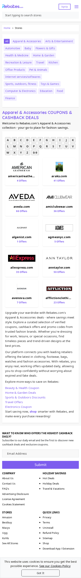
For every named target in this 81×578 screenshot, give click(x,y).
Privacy (47, 517)
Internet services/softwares (22, 77)
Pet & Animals (38, 70)
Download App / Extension (58, 548)
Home (7, 28)
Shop (46, 543)
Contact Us (8, 483)
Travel (40, 62)
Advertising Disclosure (15, 494)
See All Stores (10, 543)
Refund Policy (51, 533)
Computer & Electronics (20, 91)
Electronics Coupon (18, 407)
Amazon (7, 517)
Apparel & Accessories (27, 41)
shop (33, 411)
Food (60, 91)
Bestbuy (7, 522)
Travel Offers (14, 402)
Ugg (4, 533)
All (6, 41)
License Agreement (13, 499)
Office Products (15, 70)
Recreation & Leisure (18, 62)
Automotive (12, 48)
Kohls (5, 538)
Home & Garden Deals (20, 393)
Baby (28, 48)
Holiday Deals (51, 483)
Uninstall (48, 527)
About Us (7, 478)
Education (46, 91)
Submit (41, 464)
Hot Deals (48, 478)
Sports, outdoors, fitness (20, 84)
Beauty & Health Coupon (22, 388)
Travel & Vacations (53, 488)
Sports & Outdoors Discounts (25, 397)
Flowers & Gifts (45, 48)
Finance (10, 98)
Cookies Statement (13, 504)
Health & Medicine (17, 55)
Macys (6, 527)
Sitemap (47, 538)
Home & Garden (43, 55)
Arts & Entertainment (59, 41)
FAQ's (5, 488)
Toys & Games (50, 84)
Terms (46, 522)
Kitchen (53, 62)
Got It (40, 573)
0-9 (35, 152)
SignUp (64, 6)
